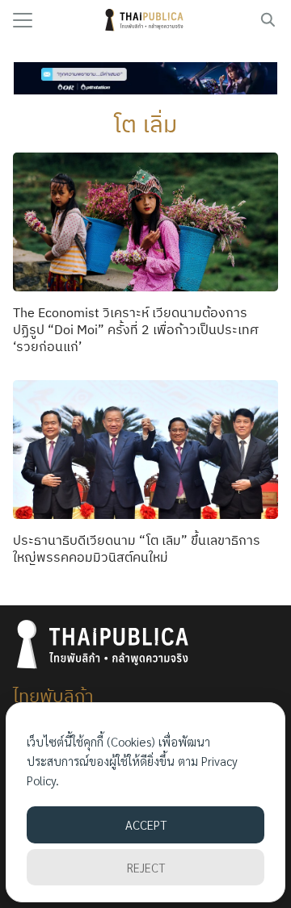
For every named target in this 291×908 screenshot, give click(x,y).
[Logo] (145, 20)
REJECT (146, 867)
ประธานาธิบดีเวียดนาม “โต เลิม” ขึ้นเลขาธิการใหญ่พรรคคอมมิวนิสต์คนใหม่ (136, 548)
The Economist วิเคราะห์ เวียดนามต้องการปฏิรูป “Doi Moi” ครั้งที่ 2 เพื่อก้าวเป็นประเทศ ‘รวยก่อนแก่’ (136, 329)
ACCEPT (146, 824)
